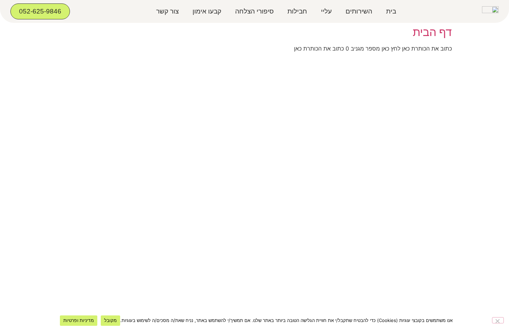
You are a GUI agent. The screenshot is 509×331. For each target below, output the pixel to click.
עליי (326, 11)
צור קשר (167, 11)
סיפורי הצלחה (254, 11)
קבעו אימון (207, 11)
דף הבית (432, 32)
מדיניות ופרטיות (78, 320)
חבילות (297, 11)
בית (391, 11)
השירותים (359, 11)
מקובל (110, 320)
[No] (498, 320)
